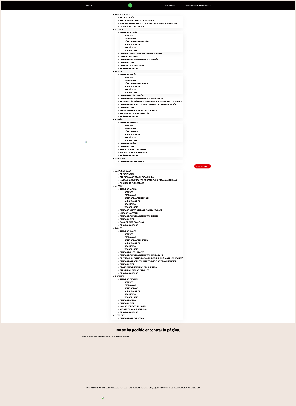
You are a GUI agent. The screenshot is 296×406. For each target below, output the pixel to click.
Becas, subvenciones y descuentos (138, 110)
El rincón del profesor (132, 26)
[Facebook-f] (95, 5)
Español (119, 119)
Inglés (118, 71)
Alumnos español (129, 122)
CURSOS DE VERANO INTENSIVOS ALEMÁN (139, 59)
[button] (147, 166)
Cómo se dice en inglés (136, 83)
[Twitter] (101, 5)
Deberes (129, 35)
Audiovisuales (132, 44)
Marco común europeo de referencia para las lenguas (148, 23)
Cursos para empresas (132, 161)
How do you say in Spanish (133, 149)
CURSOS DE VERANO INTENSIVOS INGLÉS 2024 (141, 98)
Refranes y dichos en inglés (134, 113)
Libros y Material (129, 56)
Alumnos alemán (128, 32)
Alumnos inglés (128, 74)
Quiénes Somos (122, 14)
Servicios (120, 158)
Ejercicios (130, 38)
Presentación (127, 17)
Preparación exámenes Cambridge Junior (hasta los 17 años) (151, 101)
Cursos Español (128, 143)
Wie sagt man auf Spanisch (133, 152)
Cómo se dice (131, 131)
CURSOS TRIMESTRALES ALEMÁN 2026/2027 (141, 53)
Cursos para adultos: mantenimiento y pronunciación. (148, 104)
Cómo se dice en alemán (137, 41)
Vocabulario (131, 50)
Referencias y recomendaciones (137, 20)
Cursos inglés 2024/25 (132, 95)
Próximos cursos (129, 68)
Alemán (119, 29)
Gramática (130, 47)
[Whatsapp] (130, 5)
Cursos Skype (127, 62)
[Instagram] (107, 5)
